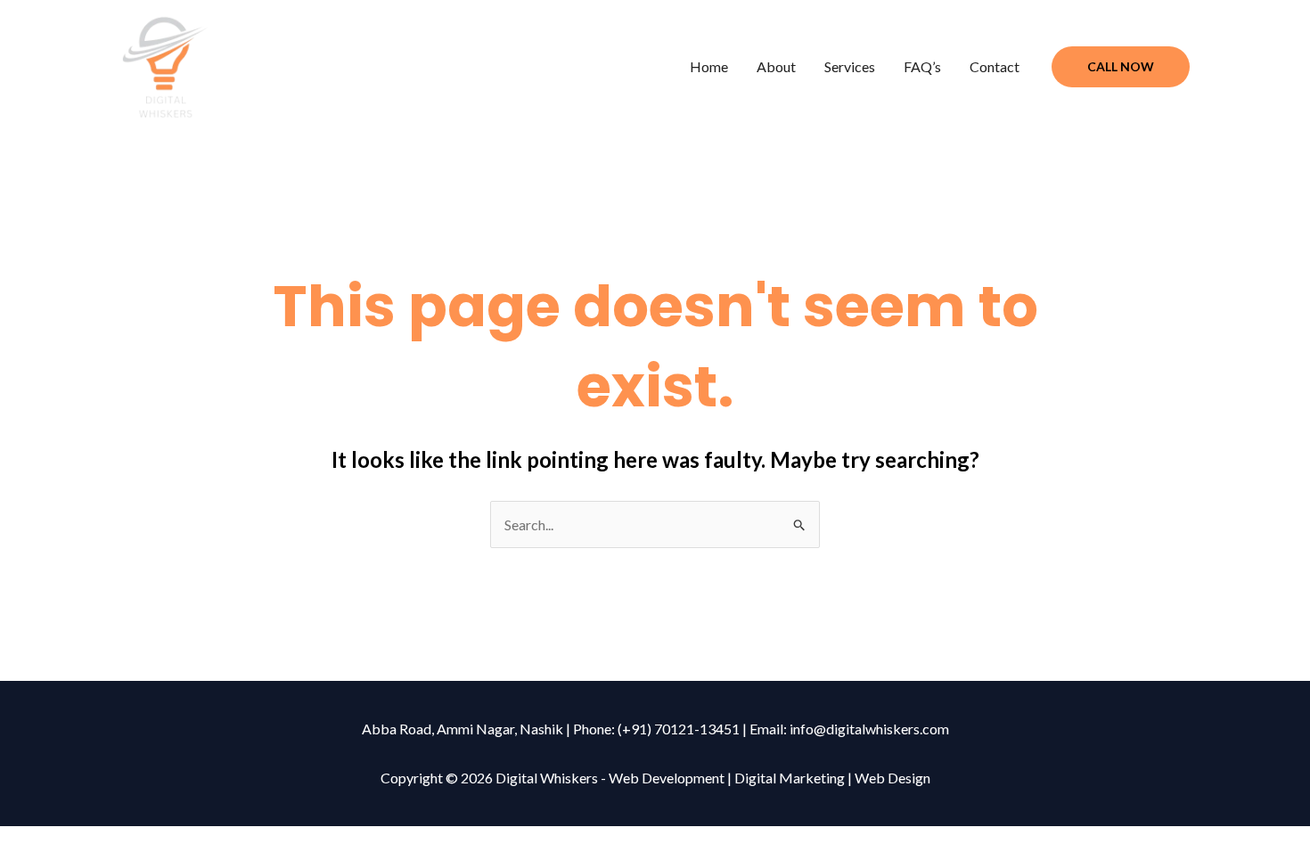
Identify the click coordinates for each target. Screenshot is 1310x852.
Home (709, 66)
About (776, 66)
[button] (1121, 66)
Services (849, 66)
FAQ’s (922, 66)
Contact (994, 66)
